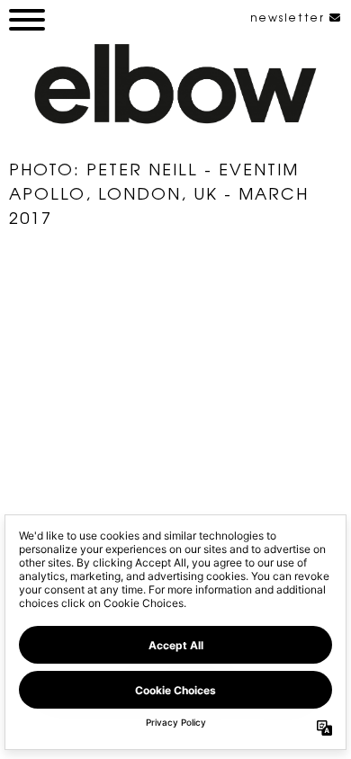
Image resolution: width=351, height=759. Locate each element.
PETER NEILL (142, 168)
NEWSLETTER (289, 17)
